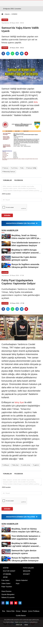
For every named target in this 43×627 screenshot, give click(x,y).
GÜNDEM (14, 14)
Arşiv (17, 583)
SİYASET (26, 574)
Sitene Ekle (10, 611)
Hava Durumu (6, 591)
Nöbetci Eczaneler (8, 597)
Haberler (7, 14)
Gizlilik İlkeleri (21, 615)
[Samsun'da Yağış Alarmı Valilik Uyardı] (21, 71)
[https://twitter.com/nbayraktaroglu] (7, 602)
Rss (3, 611)
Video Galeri (6, 583)
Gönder (7, 215)
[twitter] (8, 53)
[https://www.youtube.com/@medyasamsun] (15, 602)
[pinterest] (26, 53)
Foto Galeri (5, 580)
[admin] (20, 602)
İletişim (24, 611)
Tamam (26, 624)
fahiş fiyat (19, 402)
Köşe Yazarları (7, 586)
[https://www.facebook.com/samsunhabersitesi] (3, 602)
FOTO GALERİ (28, 568)
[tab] (7, 180)
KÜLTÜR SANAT (9, 571)
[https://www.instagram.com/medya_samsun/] (11, 602)
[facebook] (3, 53)
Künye (18, 611)
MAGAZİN (26, 571)
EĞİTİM (5, 568)
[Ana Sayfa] (2, 14)
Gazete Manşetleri (8, 594)
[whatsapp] (12, 53)
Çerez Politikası (33, 611)
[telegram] (17, 53)
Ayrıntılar (19, 624)
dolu (35, 102)
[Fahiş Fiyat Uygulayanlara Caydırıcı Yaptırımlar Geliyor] (21, 327)
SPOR (5, 577)
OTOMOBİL (7, 574)
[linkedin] (22, 53)
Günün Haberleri (22, 580)
